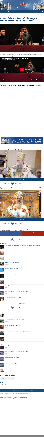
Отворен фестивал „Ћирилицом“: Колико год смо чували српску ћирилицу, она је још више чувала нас (22, 245)
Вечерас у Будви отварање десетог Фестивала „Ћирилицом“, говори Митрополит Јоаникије (20, 285)
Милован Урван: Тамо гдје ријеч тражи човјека (13, 313)
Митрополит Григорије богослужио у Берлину (13, 297)
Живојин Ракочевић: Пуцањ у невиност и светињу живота (14, 319)
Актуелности (11, 22)
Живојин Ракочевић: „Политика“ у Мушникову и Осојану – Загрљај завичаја (17, 331)
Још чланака (22, 303)
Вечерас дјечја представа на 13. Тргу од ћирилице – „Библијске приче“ (17, 291)
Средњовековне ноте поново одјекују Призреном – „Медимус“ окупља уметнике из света (20, 256)
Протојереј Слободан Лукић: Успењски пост (12, 325)
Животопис (22, 219)
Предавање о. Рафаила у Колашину (29, 85)
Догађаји (16, 22)
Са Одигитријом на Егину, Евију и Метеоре (12, 268)
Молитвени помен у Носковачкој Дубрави (12, 262)
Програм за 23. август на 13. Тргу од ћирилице (12, 357)
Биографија (22, 179)
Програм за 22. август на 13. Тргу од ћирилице (12, 363)
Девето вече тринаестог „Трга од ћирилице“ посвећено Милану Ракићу (17, 274)
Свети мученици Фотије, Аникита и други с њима (13, 251)
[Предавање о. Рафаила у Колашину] (8, 85)
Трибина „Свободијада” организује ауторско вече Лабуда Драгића (16, 368)
